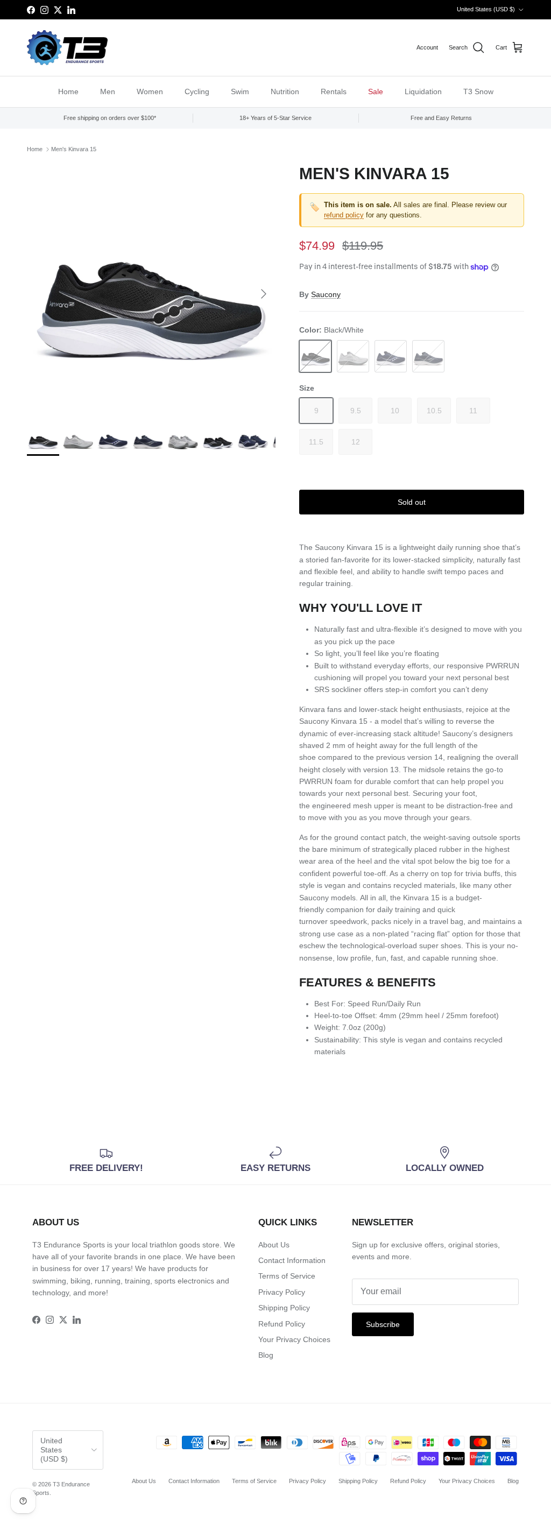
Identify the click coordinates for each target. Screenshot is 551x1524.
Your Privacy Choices (294, 1339)
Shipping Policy (284, 1307)
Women (150, 91)
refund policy (344, 215)
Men (107, 91)
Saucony (326, 294)
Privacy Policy (281, 1292)
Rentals (334, 91)
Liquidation (423, 91)
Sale (375, 91)
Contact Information (292, 1260)
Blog (265, 1355)
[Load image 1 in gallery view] (151, 288)
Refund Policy (281, 1324)
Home (68, 91)
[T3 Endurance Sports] (67, 47)
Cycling (197, 91)
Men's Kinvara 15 (73, 149)
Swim (240, 91)
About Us (273, 1244)
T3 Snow (478, 91)
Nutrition (285, 91)
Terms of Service (286, 1276)
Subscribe (383, 1324)
